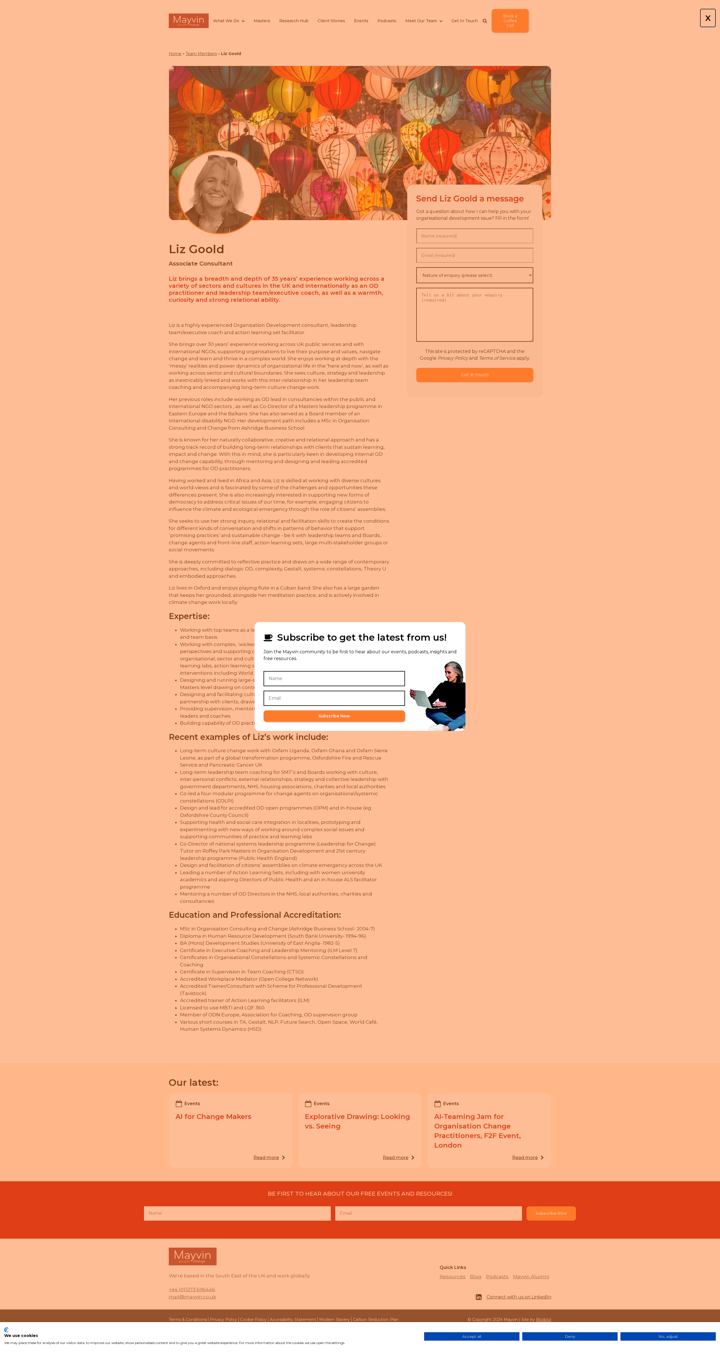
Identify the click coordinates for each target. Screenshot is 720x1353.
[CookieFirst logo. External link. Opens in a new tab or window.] (6, 1329)
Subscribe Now (334, 716)
